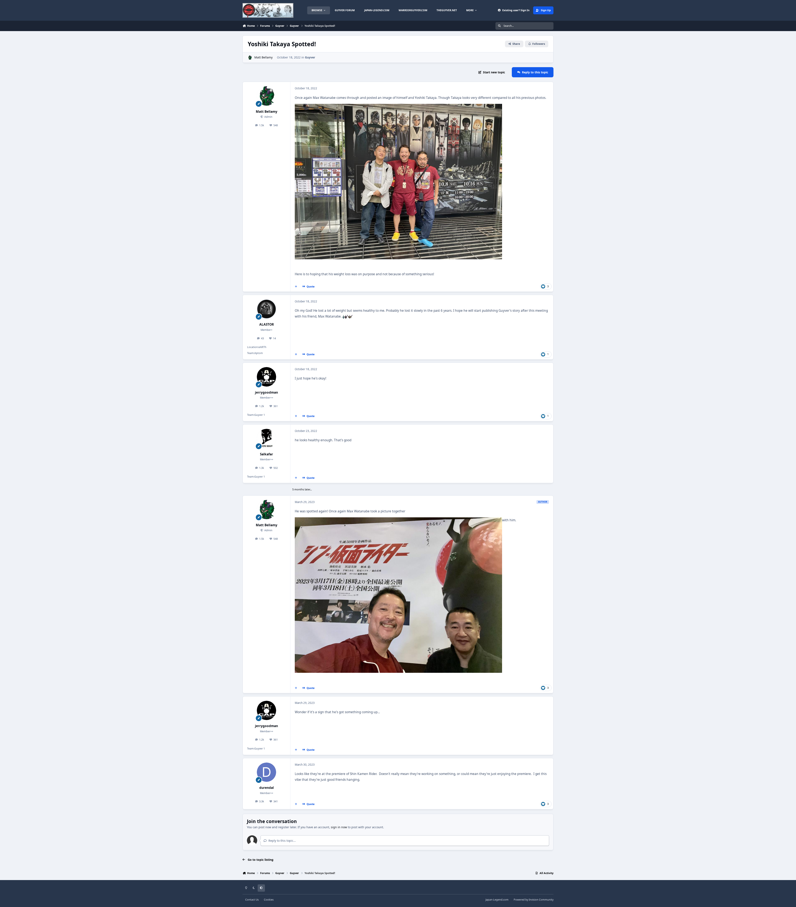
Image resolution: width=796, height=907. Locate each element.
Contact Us (252, 899)
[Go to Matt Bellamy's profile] (250, 57)
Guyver (310, 57)
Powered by (533, 899)
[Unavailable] (398, 106)
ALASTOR (266, 324)
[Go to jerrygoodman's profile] (266, 377)
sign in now (339, 827)
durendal (266, 788)
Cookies (269, 899)
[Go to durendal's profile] (266, 772)
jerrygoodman (266, 392)
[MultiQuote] (296, 286)
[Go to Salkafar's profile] (266, 438)
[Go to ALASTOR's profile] (266, 309)
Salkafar (266, 454)
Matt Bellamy (263, 57)
